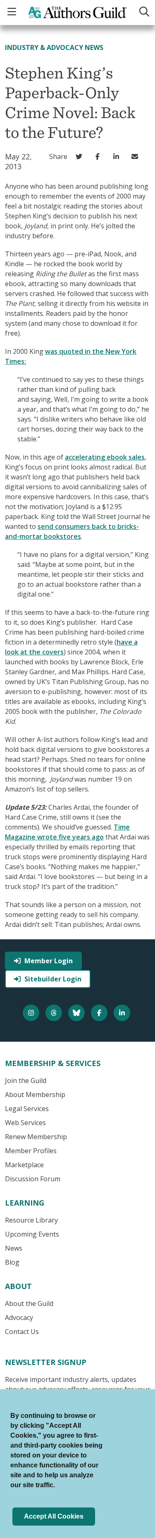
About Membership (35, 1094)
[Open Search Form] (143, 12)
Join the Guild (25, 1080)
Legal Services (27, 1108)
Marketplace (24, 1164)
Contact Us (22, 1331)
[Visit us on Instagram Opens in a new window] (32, 1013)
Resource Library (31, 1220)
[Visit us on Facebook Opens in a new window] (100, 1013)
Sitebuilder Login (52, 978)
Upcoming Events (32, 1234)
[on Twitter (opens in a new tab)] (81, 156)
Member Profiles (31, 1150)
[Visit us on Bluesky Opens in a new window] (77, 1013)
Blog (12, 1262)
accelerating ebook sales (105, 457)
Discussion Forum (32, 1178)
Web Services (25, 1122)
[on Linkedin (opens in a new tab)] (118, 156)
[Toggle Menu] (13, 12)
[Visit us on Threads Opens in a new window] (54, 1013)
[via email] (136, 156)
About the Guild (29, 1303)
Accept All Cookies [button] (53, 1516)
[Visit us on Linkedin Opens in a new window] (123, 1013)
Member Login (48, 960)
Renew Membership (36, 1136)
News (13, 1248)
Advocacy (19, 1317)
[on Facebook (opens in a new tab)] (99, 156)
